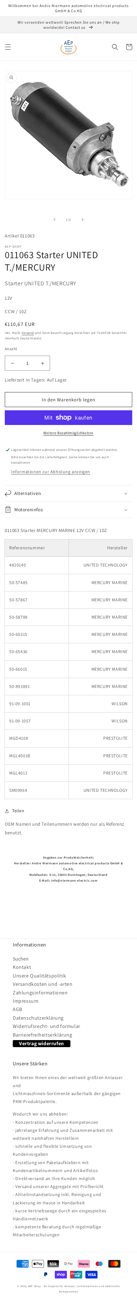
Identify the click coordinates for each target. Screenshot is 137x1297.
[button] (8, 47)
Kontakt (22, 967)
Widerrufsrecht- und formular (46, 1026)
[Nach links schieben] (54, 219)
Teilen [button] (18, 811)
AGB (17, 1009)
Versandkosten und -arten (42, 984)
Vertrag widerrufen (41, 1043)
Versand (28, 333)
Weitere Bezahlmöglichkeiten (68, 432)
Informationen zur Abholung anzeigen (50, 472)
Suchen (21, 958)
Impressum (25, 1001)
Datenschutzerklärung (38, 1018)
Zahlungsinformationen (40, 992)
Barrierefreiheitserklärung (42, 1034)
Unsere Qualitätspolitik (39, 975)
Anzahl (11, 348)
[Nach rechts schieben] (83, 219)
